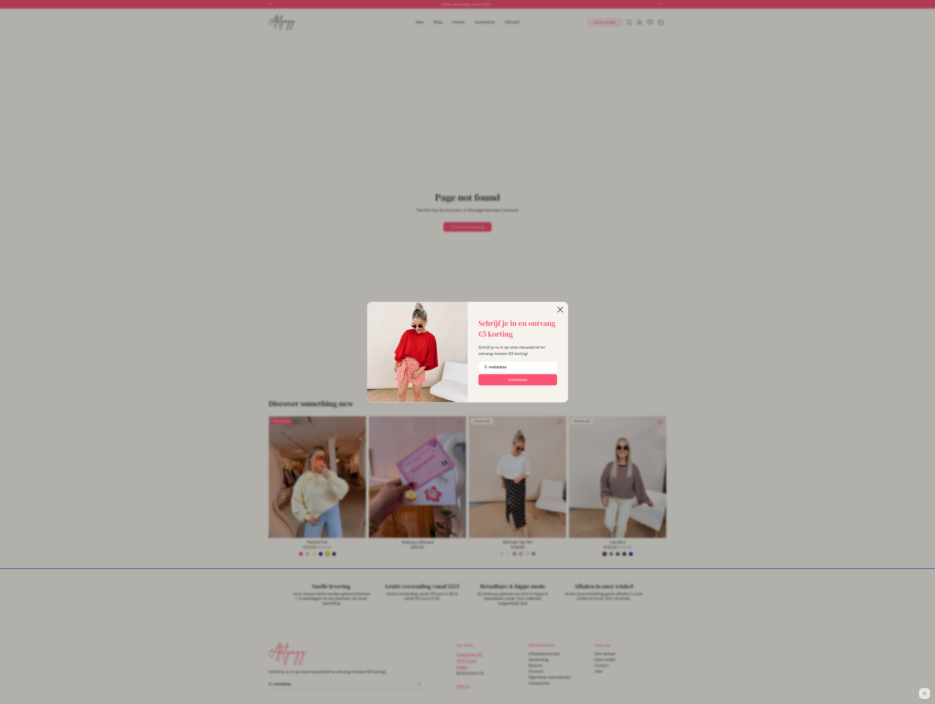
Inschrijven (517, 379)
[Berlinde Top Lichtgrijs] (508, 554)
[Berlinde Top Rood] (521, 554)
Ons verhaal (604, 653)
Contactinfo (538, 683)
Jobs (598, 671)
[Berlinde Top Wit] (527, 554)
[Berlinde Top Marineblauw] (514, 554)
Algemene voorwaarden (549, 677)
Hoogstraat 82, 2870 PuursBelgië (469, 661)
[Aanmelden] (419, 684)
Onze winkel (604, 22)
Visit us (462, 686)
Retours (535, 665)
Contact (601, 665)
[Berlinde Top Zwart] (533, 554)
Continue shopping (467, 226)
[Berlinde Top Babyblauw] (502, 554)
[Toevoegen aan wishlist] (360, 422)
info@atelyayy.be (544, 653)
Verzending (538, 659)
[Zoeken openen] (629, 22)
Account (535, 671)
